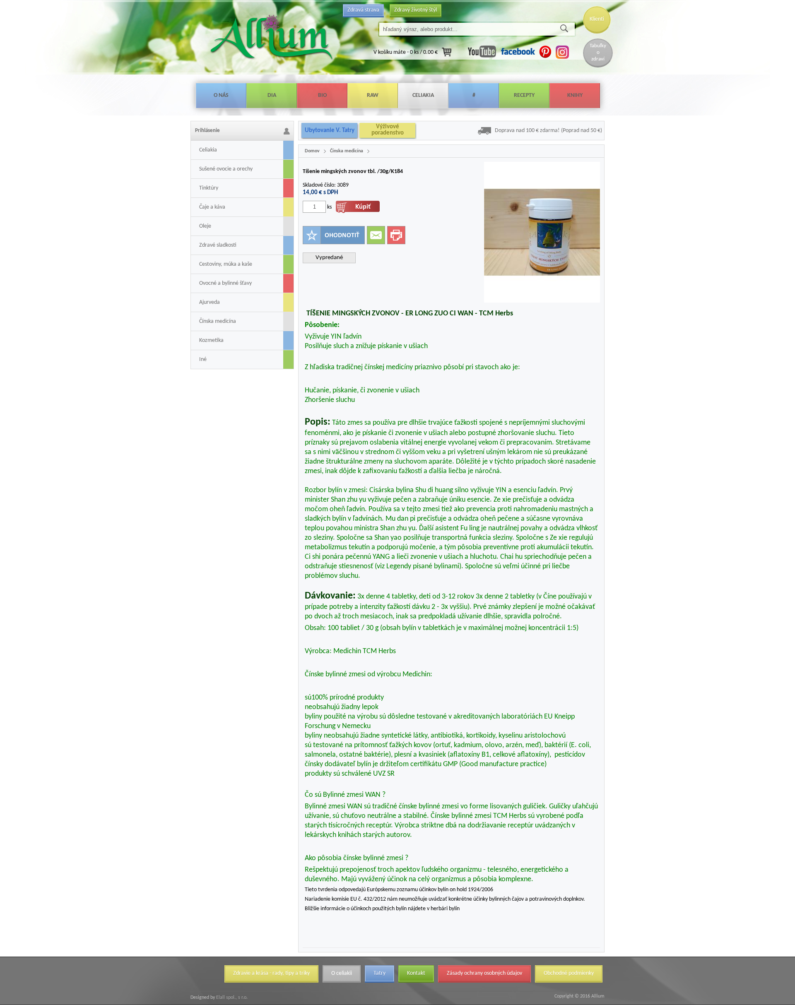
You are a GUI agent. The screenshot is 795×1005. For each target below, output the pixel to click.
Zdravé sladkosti (217, 245)
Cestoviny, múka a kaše (225, 264)
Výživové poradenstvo (387, 130)
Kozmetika (211, 340)
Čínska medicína (217, 321)
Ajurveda (209, 302)
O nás (221, 95)
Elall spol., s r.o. (231, 997)
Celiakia (423, 95)
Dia (271, 95)
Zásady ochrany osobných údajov (484, 973)
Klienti (597, 19)
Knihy (575, 95)
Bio (322, 95)
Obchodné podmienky (569, 973)
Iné (203, 359)
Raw (372, 95)
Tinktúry (208, 188)
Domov (312, 151)
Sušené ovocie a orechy (226, 169)
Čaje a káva (212, 207)
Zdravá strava (363, 10)
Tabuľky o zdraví (598, 52)
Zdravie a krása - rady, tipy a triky (271, 973)
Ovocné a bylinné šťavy (225, 283)
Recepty (524, 95)
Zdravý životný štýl (415, 10)
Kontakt (416, 973)
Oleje (205, 226)
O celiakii (341, 973)
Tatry (379, 973)
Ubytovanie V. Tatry (329, 130)
